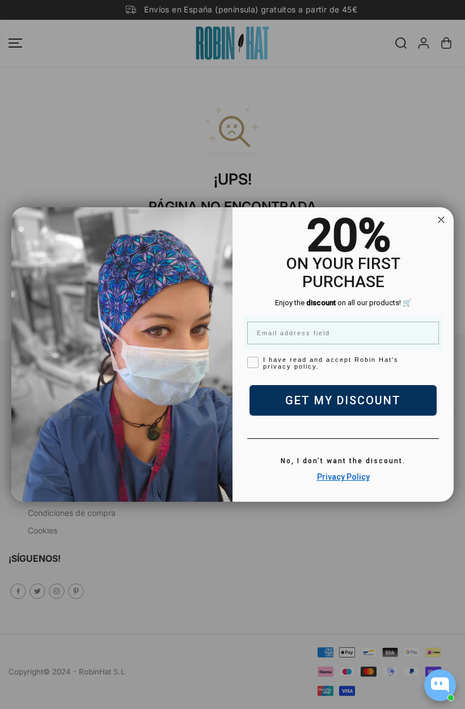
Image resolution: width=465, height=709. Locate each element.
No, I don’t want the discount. (343, 461)
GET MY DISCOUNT (343, 400)
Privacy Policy (343, 476)
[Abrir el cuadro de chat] (440, 685)
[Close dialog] (441, 220)
